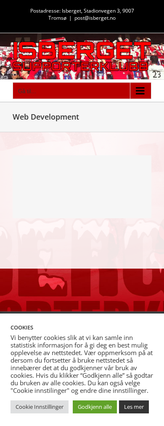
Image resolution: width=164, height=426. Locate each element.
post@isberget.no (95, 17)
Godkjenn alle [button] (95, 406)
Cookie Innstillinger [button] (39, 406)
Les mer (134, 406)
